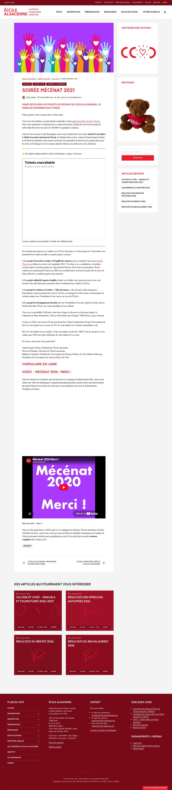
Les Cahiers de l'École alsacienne (22, 747)
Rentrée (54, 627)
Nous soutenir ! (129, 12)
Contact (98, 2)
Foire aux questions (56, 742)
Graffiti (11, 752)
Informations (13, 714)
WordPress (94, 781)
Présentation (92, 12)
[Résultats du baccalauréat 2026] (90, 654)
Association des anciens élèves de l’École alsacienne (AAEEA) (148, 715)
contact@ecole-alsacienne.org (103, 726)
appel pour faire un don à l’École (86, 121)
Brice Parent (31, 97)
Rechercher (137, 158)
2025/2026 (72, 627)
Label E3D (137, 743)
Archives (156, 2)
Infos (59, 12)
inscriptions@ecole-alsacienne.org (104, 715)
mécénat (27, 546)
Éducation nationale (140, 725)
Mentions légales (123, 2)
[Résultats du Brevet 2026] (38, 654)
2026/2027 (21, 627)
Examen (105, 627)
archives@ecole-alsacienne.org (103, 720)
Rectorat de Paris (139, 727)
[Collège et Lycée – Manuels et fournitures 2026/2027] (38, 610)
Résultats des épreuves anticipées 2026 (85, 599)
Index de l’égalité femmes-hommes (146, 745)
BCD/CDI (148, 2)
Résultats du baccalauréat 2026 (88, 643)
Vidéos (10, 763)
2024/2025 (21, 671)
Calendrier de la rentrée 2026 (136, 188)
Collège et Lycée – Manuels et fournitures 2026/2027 (35, 599)
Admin (164, 2)
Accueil (10, 708)
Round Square (138, 748)
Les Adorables (14, 758)
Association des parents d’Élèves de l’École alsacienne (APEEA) (146, 710)
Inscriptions (73, 12)
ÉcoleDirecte (137, 2)
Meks (117, 781)
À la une (31, 627)
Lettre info (108, 2)
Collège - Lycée (39, 84)
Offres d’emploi (151, 12)
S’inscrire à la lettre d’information (103, 730)
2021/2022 (27, 84)
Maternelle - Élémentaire (56, 84)
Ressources (110, 12)
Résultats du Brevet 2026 (35, 641)
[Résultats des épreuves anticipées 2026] (90, 610)
